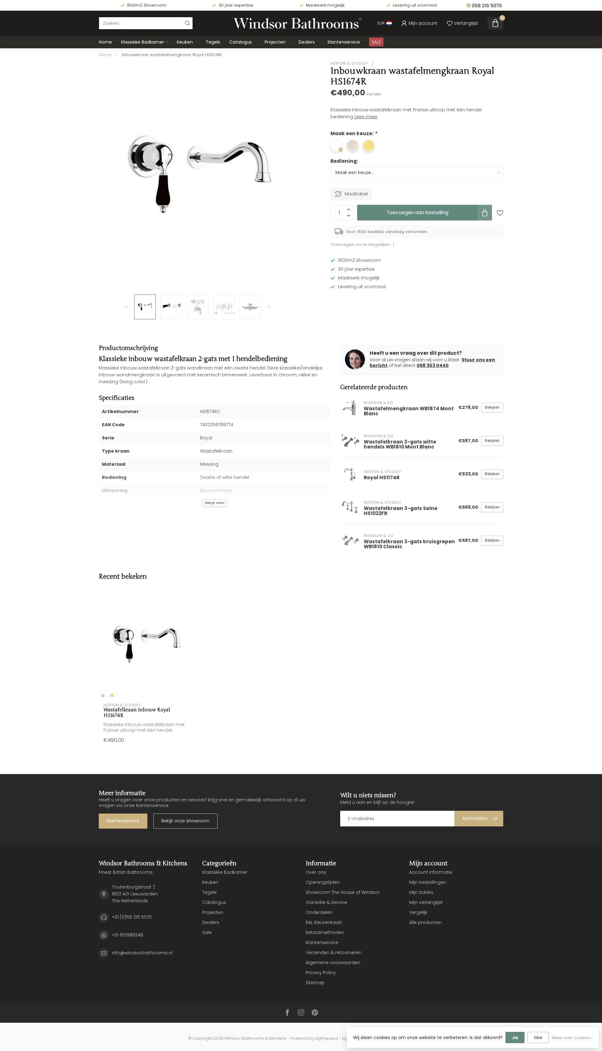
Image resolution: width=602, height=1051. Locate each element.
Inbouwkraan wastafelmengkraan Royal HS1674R (172, 55)
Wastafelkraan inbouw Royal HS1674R (136, 712)
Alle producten (425, 922)
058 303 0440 (433, 365)
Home (105, 42)
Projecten (275, 42)
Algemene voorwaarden (333, 962)
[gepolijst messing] (112, 695)
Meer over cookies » (572, 1037)
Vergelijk (418, 912)
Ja (515, 1037)
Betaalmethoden (325, 932)
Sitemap (315, 982)
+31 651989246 (127, 935)
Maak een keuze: (353, 133)
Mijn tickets (421, 892)
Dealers (306, 42)
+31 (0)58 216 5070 (132, 917)
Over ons (316, 872)
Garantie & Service (326, 902)
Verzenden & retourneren (334, 952)
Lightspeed (326, 1038)
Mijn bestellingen (427, 882)
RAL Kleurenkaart (324, 922)
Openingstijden (323, 882)
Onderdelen (319, 912)
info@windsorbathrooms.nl (142, 953)
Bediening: (344, 161)
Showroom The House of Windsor (343, 892)
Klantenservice (344, 42)
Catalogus (240, 42)
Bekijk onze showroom (185, 821)
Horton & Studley (349, 63)
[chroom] (107, 695)
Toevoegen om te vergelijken (360, 244)
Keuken (185, 42)
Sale (207, 932)
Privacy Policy (321, 972)
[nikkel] (102, 695)
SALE (376, 42)
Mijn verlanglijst (426, 902)
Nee (538, 1037)
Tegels (213, 42)
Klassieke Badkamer (142, 42)
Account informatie (430, 872)
